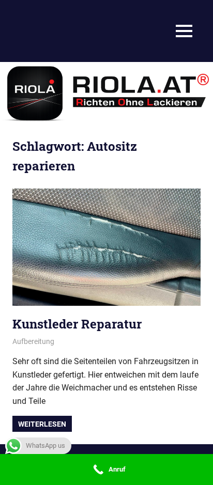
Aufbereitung (33, 341)
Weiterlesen (42, 424)
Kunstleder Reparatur (77, 324)
